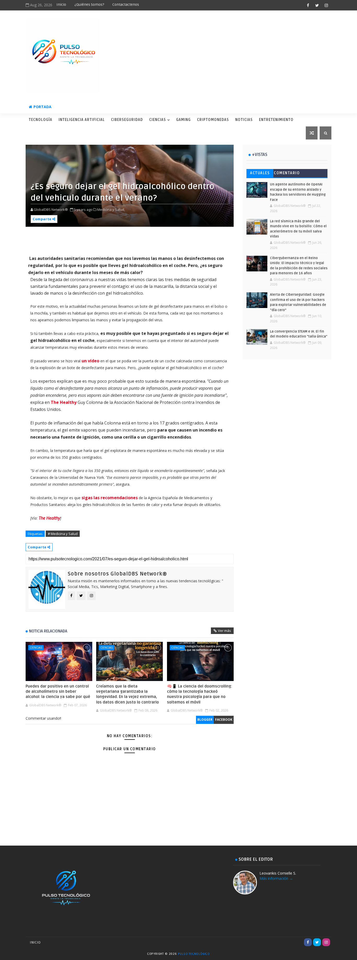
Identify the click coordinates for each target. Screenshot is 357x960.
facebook (223, 719)
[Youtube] (299, 942)
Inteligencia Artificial (82, 120)
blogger (204, 719)
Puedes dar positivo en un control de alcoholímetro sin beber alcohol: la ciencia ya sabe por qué (58, 691)
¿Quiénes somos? (89, 4)
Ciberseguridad (127, 120)
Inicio (61, 4)
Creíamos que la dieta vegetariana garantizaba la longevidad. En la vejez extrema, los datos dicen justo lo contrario (127, 694)
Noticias (244, 120)
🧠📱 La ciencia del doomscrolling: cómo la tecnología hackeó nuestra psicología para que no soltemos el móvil (199, 694)
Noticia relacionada (48, 631)
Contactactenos (125, 4)
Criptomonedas (213, 120)
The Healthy (64, 402)
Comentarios (287, 174)
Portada (42, 106)
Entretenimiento (276, 120)
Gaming (183, 120)
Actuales (260, 173)
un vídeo (90, 361)
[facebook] (308, 5)
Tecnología (40, 120)
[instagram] (326, 5)
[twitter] (317, 5)
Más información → (276, 878)
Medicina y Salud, (111, 209)
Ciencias (157, 120)
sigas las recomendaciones (110, 498)
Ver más (224, 630)
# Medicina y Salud (63, 533)
